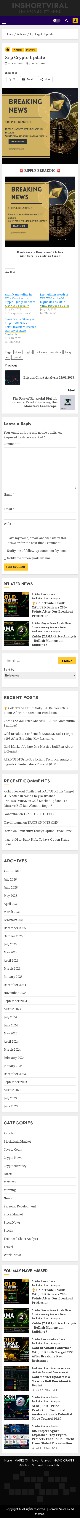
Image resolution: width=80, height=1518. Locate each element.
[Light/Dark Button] (56, 20)
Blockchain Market (17, 1141)
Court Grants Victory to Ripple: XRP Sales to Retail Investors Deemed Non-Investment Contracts (20, 327)
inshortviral (16, 63)
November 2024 (15, 993)
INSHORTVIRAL (40, 5)
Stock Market (13, 1214)
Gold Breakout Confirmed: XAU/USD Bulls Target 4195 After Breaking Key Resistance (52, 1354)
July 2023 (10, 1098)
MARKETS (21, 1460)
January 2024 (13, 1066)
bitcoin (18, 352)
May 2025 (10, 952)
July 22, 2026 (42, 1390)
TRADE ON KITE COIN (39, 814)
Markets (30, 49)
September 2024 (15, 1001)
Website (9, 524)
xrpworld (17, 357)
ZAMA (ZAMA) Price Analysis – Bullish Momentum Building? (54, 640)
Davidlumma (13, 823)
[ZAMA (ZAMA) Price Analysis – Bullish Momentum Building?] (16, 633)
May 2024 (10, 1033)
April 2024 (11, 1041)
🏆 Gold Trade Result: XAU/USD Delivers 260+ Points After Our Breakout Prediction (52, 609)
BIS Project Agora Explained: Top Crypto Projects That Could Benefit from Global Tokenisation (53, 1437)
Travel (8, 1247)
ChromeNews (57, 1509)
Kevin (8, 831)
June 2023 (11, 1106)
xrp (7, 357)
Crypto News (64, 623)
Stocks (8, 1230)
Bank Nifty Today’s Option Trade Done (44, 831)
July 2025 (10, 944)
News (52, 594)
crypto (28, 352)
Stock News (12, 1222)
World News (12, 1255)
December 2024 (15, 985)
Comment (12, 444)
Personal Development (20, 1206)
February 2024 (14, 1058)
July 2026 (10, 879)
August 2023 (12, 1090)
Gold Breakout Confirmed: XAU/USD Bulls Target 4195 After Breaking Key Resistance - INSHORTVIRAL (39, 796)
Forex (44, 594)
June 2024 (11, 1025)
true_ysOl (11, 839)
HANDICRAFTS (64, 1460)
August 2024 (12, 1009)
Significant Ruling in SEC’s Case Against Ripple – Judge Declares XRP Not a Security (20, 300)
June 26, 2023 (37, 63)
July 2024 (10, 1017)
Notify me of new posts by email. (30, 558)
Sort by (9, 669)
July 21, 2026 (42, 1448)
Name (9, 494)
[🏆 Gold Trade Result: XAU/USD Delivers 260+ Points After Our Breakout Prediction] (16, 604)
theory (68, 352)
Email (9, 509)
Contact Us (52, 1465)
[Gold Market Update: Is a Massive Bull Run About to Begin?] (16, 1378)
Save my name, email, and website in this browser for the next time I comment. (37, 540)
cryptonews (41, 352)
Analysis (46, 1460)
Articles (18, 49)
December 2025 (15, 928)
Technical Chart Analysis (46, 598)
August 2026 (12, 871)
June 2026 (11, 887)
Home (8, 1460)
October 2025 (13, 936)
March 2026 (12, 912)
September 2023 (15, 1082)
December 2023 (15, 1074)
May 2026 (10, 896)
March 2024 (12, 1049)
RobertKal (11, 814)
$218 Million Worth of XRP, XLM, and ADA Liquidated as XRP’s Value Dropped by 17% (54, 300)
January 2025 (13, 977)
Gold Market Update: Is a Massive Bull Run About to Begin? (52, 1381)
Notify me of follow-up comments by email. (37, 551)
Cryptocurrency (40, 627)
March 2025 (12, 968)
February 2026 (14, 920)
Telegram (75, 20)
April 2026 (11, 904)
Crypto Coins (48, 623)
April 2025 (11, 960)
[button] (4, 20)
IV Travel (37, 1465)
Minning (10, 1190)
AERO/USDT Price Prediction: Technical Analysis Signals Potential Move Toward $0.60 (52, 1412)
